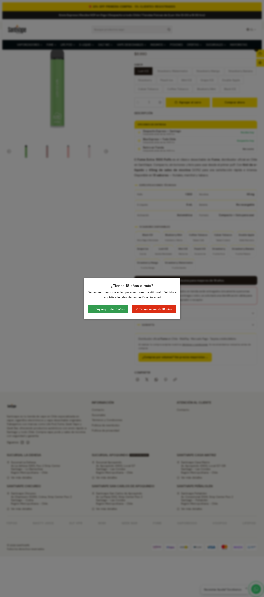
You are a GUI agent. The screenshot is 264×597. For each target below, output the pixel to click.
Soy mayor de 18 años (109, 309)
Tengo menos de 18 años (155, 309)
